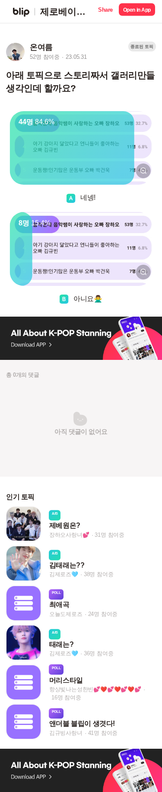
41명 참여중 (103, 733)
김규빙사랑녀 (66, 733)
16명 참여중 (66, 697)
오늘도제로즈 (66, 614)
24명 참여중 (103, 614)
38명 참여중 (99, 574)
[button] (105, 11)
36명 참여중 (99, 654)
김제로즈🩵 (63, 574)
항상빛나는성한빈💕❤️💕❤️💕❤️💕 (95, 689)
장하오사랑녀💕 (69, 535)
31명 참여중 (109, 535)
